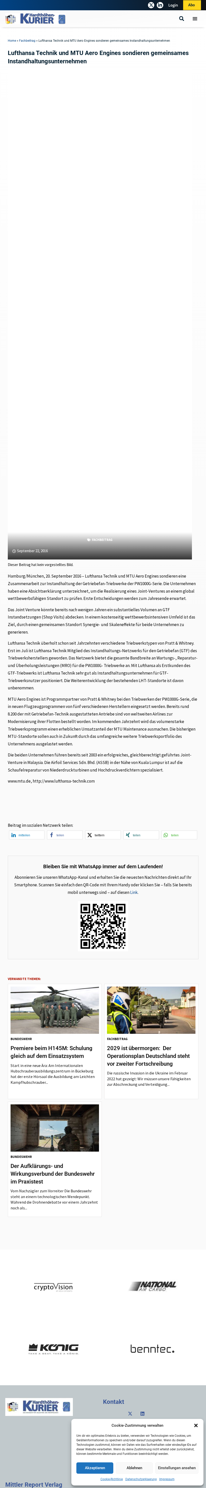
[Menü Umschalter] (194, 18)
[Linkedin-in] (160, 5)
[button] (195, 1425)
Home (12, 40)
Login (173, 5)
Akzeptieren (95, 1468)
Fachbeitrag (27, 40)
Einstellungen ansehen (177, 1468)
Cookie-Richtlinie (111, 1479)
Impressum (167, 1479)
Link (134, 892)
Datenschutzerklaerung (141, 1479)
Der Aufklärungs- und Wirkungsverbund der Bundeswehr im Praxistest (53, 1174)
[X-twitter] (151, 5)
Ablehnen (134, 1468)
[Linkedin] (142, 1413)
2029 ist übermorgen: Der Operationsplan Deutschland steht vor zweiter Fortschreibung (148, 1056)
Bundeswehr (21, 1039)
